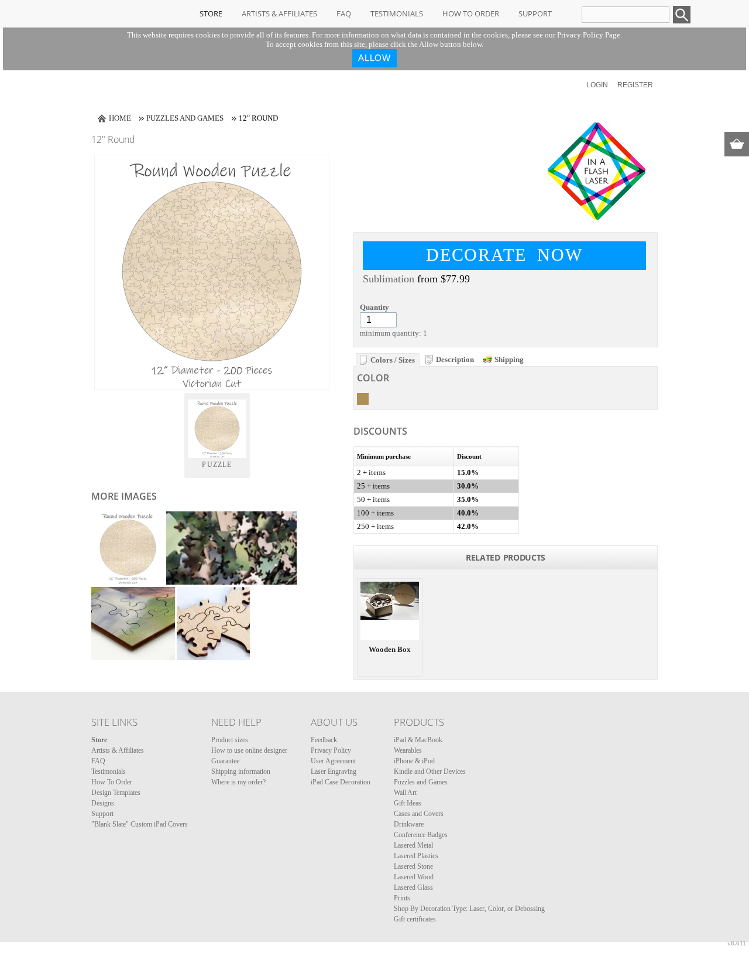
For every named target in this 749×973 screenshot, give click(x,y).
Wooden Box (390, 649)
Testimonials (396, 13)
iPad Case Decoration (340, 782)
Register (635, 85)
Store (211, 13)
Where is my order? (238, 782)
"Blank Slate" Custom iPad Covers (139, 824)
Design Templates (115, 792)
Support (535, 13)
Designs (102, 803)
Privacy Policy (331, 750)
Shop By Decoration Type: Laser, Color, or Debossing (469, 908)
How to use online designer (249, 750)
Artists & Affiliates (279, 13)
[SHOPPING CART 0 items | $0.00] (736, 144)
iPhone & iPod (414, 761)
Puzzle (217, 464)
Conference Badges (421, 835)
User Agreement (333, 761)
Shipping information (240, 771)
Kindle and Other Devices (430, 771)
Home (120, 118)
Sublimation (388, 279)
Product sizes (229, 740)
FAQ (343, 13)
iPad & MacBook (418, 740)
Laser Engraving (333, 771)
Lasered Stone (413, 866)
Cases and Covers (419, 814)
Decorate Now (504, 254)
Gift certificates (415, 919)
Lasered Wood (414, 877)
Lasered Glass (413, 887)
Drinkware (409, 824)
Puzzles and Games (185, 118)
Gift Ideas (407, 803)
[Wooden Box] (389, 611)
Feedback (324, 740)
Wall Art (405, 792)
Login (597, 85)
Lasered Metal (413, 845)
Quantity (374, 307)
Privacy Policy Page (588, 34)
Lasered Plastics (416, 856)
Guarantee (225, 761)
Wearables (408, 750)
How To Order (470, 13)
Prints (402, 898)
